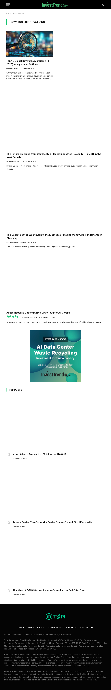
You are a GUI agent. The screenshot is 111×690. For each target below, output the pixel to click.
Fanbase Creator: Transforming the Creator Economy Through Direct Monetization (53, 522)
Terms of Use (55, 627)
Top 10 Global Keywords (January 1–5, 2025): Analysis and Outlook (28, 62)
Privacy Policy (36, 627)
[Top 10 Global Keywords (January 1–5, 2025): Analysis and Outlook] (29, 44)
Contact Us (86, 627)
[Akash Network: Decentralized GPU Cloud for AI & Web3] (56, 281)
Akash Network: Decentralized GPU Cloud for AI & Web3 (38, 312)
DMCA (21, 627)
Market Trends (13, 68)
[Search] (103, 4)
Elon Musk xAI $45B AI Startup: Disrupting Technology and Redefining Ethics (49, 590)
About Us (71, 627)
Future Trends (13, 242)
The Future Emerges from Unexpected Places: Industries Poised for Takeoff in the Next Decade (54, 155)
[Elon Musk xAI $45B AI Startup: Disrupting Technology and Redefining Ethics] (56, 559)
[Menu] (8, 4)
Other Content (13, 161)
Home (8, 13)
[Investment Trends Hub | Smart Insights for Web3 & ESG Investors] (55, 4)
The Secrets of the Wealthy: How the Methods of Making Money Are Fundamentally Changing (54, 236)
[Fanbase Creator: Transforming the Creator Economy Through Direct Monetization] (56, 491)
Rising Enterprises (30, 317)
